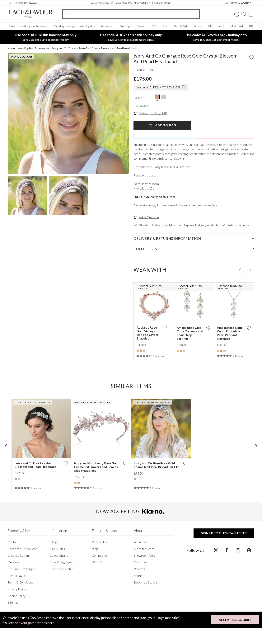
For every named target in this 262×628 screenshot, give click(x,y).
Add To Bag (165, 125)
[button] (15, 113)
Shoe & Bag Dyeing (62, 562)
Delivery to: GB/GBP (153, 113)
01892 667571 (29, 2)
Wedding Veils (87, 26)
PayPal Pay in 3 (17, 575)
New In (221, 26)
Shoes (12, 26)
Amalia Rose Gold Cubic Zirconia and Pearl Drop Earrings (190, 333)
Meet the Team (144, 549)
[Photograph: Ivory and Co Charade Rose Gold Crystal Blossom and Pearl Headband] (68, 113)
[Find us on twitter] (215, 550)
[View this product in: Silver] (144, 350)
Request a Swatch (61, 569)
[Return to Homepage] (31, 14)
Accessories (107, 26)
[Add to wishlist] (168, 328)
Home (11, 48)
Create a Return (18, 555)
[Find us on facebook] (226, 550)
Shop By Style (181, 26)
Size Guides (57, 549)
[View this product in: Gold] (138, 350)
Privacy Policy (17, 589)
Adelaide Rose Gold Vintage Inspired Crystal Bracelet (148, 333)
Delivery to (237, 2)
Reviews (139, 569)
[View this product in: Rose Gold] (141, 350)
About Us (140, 542)
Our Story (140, 562)
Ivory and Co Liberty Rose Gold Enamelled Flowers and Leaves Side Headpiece (96, 466)
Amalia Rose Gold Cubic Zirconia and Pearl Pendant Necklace (230, 333)
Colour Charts (59, 555)
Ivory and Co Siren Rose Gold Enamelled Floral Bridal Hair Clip (157, 465)
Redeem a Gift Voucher (23, 549)
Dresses (141, 26)
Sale (210, 26)
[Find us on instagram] (238, 550)
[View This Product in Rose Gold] (157, 97)
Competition (100, 555)
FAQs (53, 542)
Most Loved (237, 26)
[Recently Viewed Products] (236, 14)
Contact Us (15, 542)
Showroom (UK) (144, 555)
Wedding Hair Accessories (35, 26)
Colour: (137, 97)
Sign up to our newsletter (224, 533)
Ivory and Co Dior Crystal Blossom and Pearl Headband (36, 464)
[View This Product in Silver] (163, 97)
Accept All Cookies (235, 619)
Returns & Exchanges (21, 569)
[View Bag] (251, 14)
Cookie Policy (17, 596)
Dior (215, 205)
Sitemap (13, 602)
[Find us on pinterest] (249, 550)
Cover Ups (125, 26)
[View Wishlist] (244, 14)
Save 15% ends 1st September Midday (46, 37)
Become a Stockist (146, 582)
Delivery (13, 562)
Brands (198, 26)
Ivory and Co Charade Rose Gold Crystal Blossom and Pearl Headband (94, 48)
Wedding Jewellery (64, 26)
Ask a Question (149, 217)
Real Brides (99, 542)
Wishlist (97, 562)
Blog (95, 549)
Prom (165, 26)
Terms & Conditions (20, 582)
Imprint (138, 575)
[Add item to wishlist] (251, 57)
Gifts (154, 26)
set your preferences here (34, 623)
